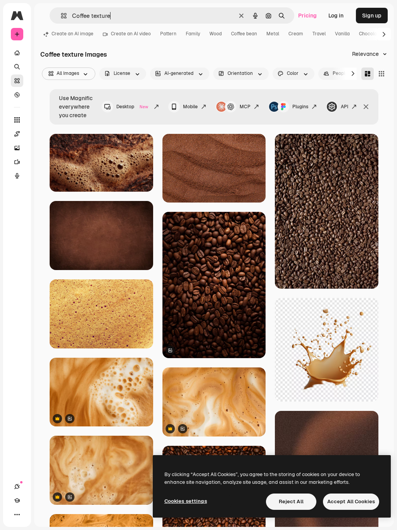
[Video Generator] (17, 162)
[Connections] (17, 486)
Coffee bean (244, 34)
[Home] (17, 53)
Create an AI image (72, 34)
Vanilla (342, 34)
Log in (335, 15)
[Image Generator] (17, 148)
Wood (215, 34)
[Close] (366, 107)
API (344, 107)
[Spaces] (17, 134)
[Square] (381, 74)
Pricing (307, 15)
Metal (272, 34)
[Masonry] (367, 74)
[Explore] (17, 94)
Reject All (291, 501)
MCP (245, 107)
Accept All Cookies (351, 501)
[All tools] (17, 120)
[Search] (17, 67)
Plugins (300, 107)
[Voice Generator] (17, 176)
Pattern (168, 34)
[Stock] (17, 80)
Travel (319, 34)
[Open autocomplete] (60, 16)
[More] (17, 514)
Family (193, 34)
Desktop (132, 107)
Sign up (371, 15)
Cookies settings (185, 501)
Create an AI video (131, 34)
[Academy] (17, 500)
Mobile (190, 107)
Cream (295, 34)
